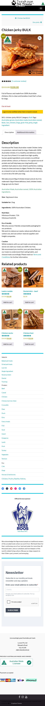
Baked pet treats (7, 361)
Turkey (4, 450)
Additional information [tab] (25, 132)
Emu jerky (36, 22)
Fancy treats (6, 421)
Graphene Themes (16, 703)
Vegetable (5, 454)
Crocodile (5, 405)
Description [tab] (9, 132)
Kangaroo (5, 438)
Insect (4, 434)
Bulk (30, 117)
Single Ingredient (7, 371)
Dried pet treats (7, 364)
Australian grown (8, 120)
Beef (3, 388)
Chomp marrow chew (9, 401)
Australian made (21, 120)
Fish (3, 426)
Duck (3, 413)
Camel (4, 392)
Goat (3, 430)
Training (4, 382)
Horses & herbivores (9, 474)
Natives (22, 479)
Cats (7, 123)
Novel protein (6, 375)
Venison (4, 459)
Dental (4, 378)
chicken (13, 123)
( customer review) (18, 81)
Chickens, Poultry (8, 479)
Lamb (3, 442)
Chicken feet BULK (23, 18)
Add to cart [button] (7, 302)
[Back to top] (40, 701)
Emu (3, 417)
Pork (3, 446)
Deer (3, 409)
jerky (30, 123)
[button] (40, 38)
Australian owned (35, 120)
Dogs (18, 123)
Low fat (4, 368)
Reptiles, (17, 479)
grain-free (24, 123)
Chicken (4, 397)
